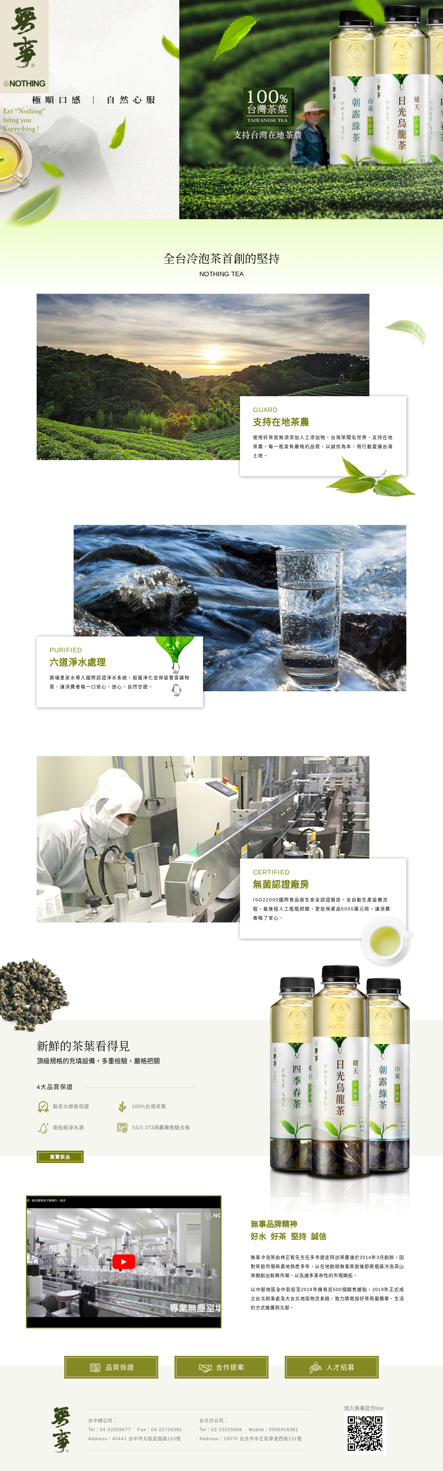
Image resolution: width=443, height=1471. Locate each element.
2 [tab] (217, 213)
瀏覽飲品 (60, 1156)
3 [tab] (226, 213)
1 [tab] (207, 213)
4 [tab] (236, 213)
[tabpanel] (221, 109)
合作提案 (230, 1367)
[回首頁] (24, 46)
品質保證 (120, 1367)
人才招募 (340, 1367)
